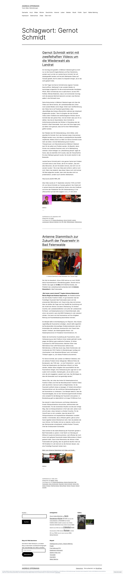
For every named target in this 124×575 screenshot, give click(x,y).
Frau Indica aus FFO (55, 548)
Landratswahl (45, 222)
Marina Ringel (63, 485)
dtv (58, 520)
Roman (67, 530)
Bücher (42, 12)
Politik (80, 12)
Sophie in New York (55, 552)
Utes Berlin (53, 557)
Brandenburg (54, 518)
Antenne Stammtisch (69, 482)
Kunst (60, 527)
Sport (85, 12)
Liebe (62, 527)
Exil (65, 520)
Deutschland (69, 518)
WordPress (99, 568)
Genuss (70, 522)
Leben (63, 12)
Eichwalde (62, 520)
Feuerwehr (61, 484)
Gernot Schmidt (67, 220)
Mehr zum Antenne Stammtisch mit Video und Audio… (58, 450)
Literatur (67, 527)
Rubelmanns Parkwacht (56, 550)
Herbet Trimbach (46, 485)
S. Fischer (72, 530)
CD (64, 518)
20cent (51, 516)
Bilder (36, 12)
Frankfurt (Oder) (54, 522)
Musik (74, 12)
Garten (68, 522)
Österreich (55, 534)
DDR (66, 518)
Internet (56, 12)
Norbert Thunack (71, 485)
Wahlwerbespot (70, 222)
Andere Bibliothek (57, 516)
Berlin (66, 516)
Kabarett (51, 527)
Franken (68, 520)
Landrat (74, 220)
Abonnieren (27, 554)
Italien (72, 524)
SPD (62, 222)
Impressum (25, 15)
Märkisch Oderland (54, 222)
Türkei (55, 533)
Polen (58, 530)
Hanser (62, 524)
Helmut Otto (76, 484)
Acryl (31, 12)
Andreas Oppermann (30, 6)
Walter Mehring (93, 12)
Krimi (57, 527)
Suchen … (25, 512)
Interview (69, 524)
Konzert (54, 527)
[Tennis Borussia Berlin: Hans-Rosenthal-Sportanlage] (90, 522)
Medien (68, 12)
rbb (60, 222)
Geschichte (49, 12)
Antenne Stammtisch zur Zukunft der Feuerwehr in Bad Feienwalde (60, 241)
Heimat (65, 524)
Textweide (52, 554)
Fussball (59, 522)
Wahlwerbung (78, 222)
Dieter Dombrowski (53, 484)
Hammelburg (58, 524)
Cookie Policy (57, 572)
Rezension (61, 530)
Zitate (41, 15)
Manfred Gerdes (55, 485)
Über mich (48, 15)
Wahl (65, 222)
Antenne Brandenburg (58, 220)
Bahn (63, 516)
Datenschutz (34, 15)
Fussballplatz (64, 522)
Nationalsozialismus (53, 530)
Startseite (25, 12)
